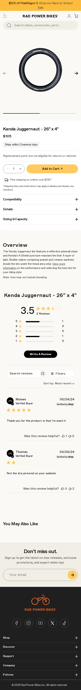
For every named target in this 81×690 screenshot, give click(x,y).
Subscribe (72, 574)
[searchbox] (23, 373)
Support (8, 656)
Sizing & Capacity (15, 219)
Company (9, 665)
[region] (40, 322)
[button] (5, 16)
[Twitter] (52, 623)
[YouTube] (40, 623)
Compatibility (12, 199)
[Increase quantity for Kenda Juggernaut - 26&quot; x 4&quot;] (21, 169)
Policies (8, 674)
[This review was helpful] (63, 436)
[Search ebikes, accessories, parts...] (9, 25)
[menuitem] (69, 16)
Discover (9, 647)
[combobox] (57, 383)
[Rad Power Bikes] (40, 16)
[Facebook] (16, 623)
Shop (6, 637)
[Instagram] (28, 623)
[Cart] (76, 16)
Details (8, 209)
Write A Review (40, 354)
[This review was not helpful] (69, 436)
